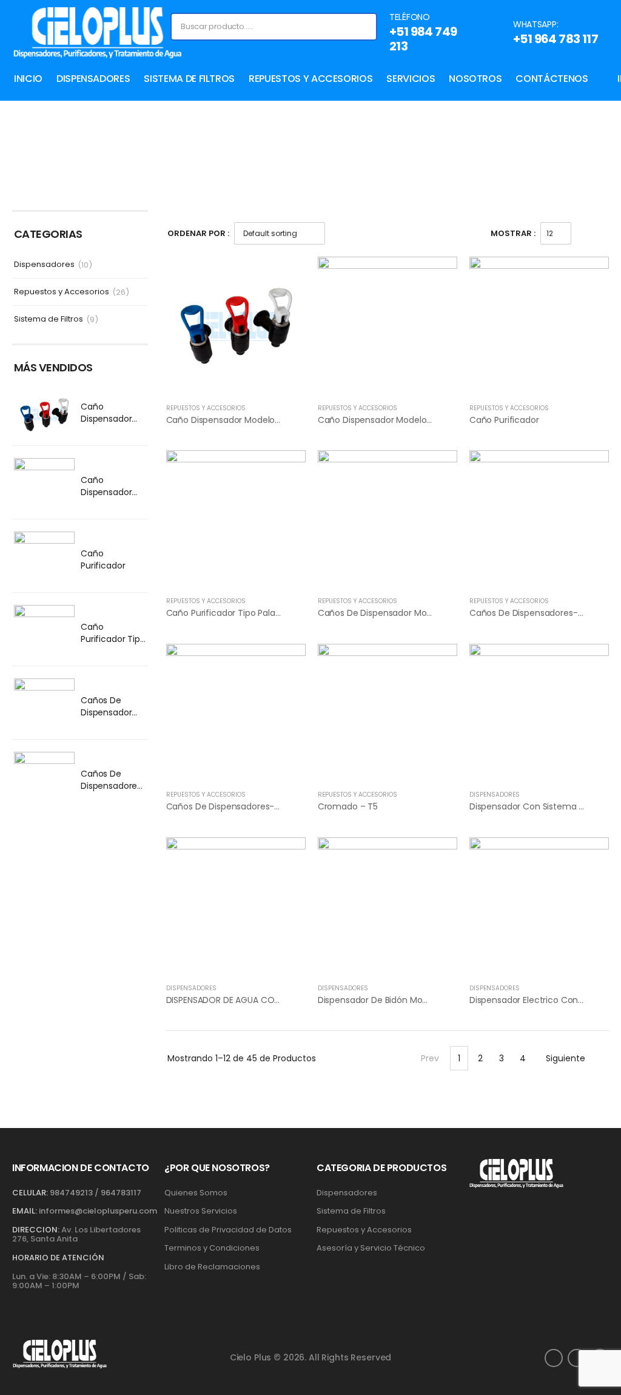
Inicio (28, 79)
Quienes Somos (195, 1193)
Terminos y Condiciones (212, 1248)
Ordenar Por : (198, 233)
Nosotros (475, 79)
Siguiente (565, 1058)
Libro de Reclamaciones (212, 1267)
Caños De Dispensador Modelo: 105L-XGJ (108, 718)
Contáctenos (551, 79)
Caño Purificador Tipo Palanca (113, 639)
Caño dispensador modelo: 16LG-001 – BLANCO (109, 498)
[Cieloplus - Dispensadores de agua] (97, 32)
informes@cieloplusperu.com (98, 1211)
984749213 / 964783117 (95, 1192)
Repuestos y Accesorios (310, 79)
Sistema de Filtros (189, 79)
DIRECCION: (35, 1229)
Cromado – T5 (348, 806)
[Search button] (367, 27)
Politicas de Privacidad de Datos (228, 1230)
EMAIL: (24, 1211)
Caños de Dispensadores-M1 (113, 785)
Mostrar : (513, 233)
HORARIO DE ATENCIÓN (58, 1258)
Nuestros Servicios (200, 1211)
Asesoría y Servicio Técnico (371, 1248)
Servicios (410, 79)
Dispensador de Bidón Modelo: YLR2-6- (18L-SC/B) (421, 1000)
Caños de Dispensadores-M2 (226, 806)
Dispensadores (93, 79)
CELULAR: (30, 1192)
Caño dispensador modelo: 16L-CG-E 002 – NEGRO (270, 420)
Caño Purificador (103, 559)
